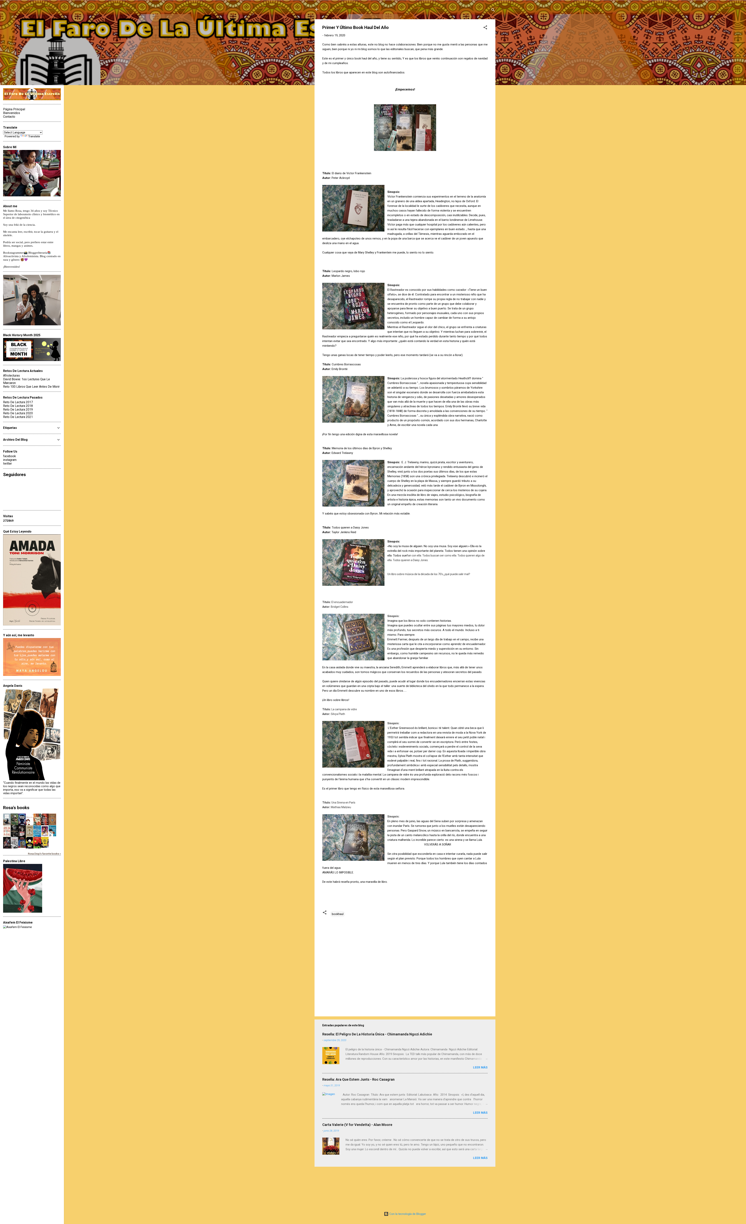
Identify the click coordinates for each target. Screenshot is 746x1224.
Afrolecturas (11, 375)
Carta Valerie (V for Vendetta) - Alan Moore (357, 1125)
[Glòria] (37, 847)
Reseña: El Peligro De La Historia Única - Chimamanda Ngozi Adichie (377, 1034)
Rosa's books (16, 807)
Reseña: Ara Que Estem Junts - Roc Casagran (358, 1079)
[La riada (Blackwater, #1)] (29, 835)
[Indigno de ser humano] (29, 824)
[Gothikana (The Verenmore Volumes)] (14, 836)
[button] (485, 28)
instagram (10, 460)
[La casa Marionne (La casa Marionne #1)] (7, 848)
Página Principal (14, 109)
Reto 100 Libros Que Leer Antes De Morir (31, 386)
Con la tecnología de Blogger (407, 1214)
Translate (34, 136)
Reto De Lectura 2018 (18, 406)
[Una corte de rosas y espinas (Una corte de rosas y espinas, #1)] (45, 824)
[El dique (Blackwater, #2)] (52, 824)
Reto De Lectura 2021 (18, 417)
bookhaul (337, 914)
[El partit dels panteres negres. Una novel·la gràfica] (45, 847)
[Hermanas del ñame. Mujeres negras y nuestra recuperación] (37, 824)
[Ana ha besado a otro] (7, 836)
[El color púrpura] (45, 836)
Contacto (9, 116)
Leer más (480, 1067)
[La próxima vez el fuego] (22, 836)
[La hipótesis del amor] (52, 835)
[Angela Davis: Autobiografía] (29, 848)
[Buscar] (493, 11)
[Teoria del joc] (7, 824)
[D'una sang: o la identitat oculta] (22, 847)
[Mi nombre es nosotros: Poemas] (37, 836)
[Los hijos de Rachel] (14, 824)
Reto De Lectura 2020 (18, 413)
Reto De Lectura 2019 (18, 409)
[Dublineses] (14, 848)
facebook (9, 456)
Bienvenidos (11, 113)
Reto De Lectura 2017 (18, 402)
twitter (7, 463)
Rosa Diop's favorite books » (44, 853)
